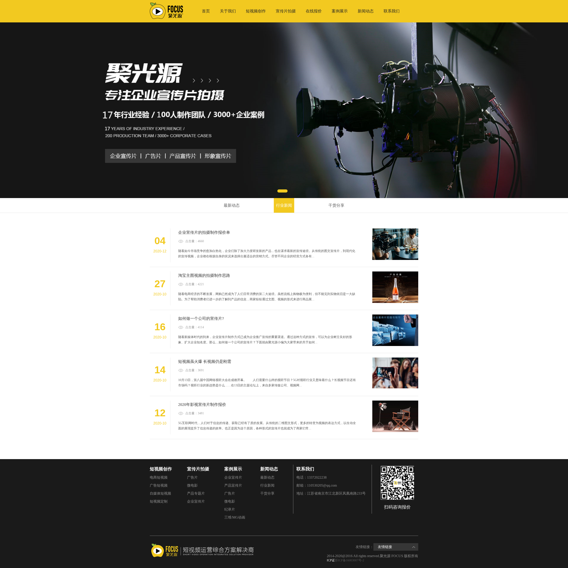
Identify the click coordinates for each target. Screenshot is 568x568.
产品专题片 (196, 493)
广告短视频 (159, 485)
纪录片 (229, 509)
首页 (206, 11)
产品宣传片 (233, 485)
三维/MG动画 (234, 517)
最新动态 (232, 205)
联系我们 (392, 11)
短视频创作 (256, 11)
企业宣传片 (196, 501)
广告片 (192, 477)
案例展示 (340, 11)
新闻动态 (366, 11)
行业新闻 (284, 205)
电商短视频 (159, 477)
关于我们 (228, 11)
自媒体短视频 (160, 493)
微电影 (192, 485)
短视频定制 (159, 501)
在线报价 (314, 11)
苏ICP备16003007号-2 (349, 560)
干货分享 (336, 205)
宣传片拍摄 (286, 11)
